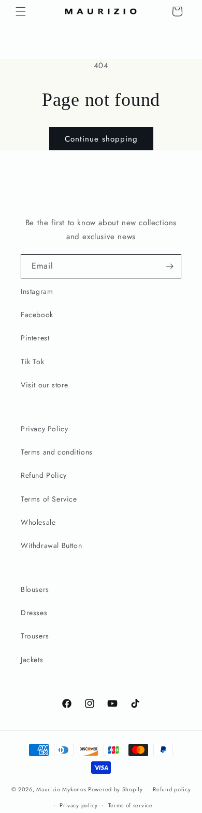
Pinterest (35, 338)
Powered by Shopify (115, 789)
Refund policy (172, 789)
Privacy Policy (44, 429)
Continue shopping (101, 139)
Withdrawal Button (51, 545)
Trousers (35, 636)
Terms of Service (49, 499)
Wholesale (38, 522)
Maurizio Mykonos (61, 789)
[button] (20, 11)
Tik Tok (32, 361)
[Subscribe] (169, 266)
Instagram (37, 291)
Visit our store (44, 385)
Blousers (35, 589)
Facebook (37, 314)
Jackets (32, 659)
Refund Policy (44, 475)
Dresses (34, 612)
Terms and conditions (57, 452)
